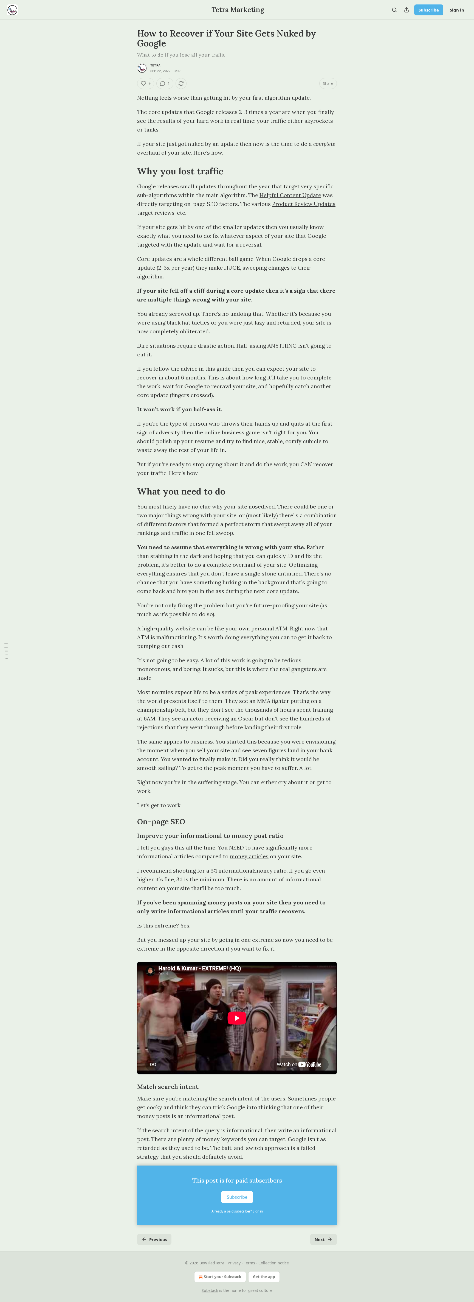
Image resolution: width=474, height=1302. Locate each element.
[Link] (129, 171)
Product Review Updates (303, 203)
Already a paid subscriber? (237, 1211)
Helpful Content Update (290, 195)
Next (320, 1239)
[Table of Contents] (6, 651)
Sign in (457, 10)
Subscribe (429, 10)
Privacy (234, 1262)
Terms (249, 1262)
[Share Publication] (406, 9)
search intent (236, 1098)
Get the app (264, 1276)
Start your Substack (222, 1276)
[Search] (394, 9)
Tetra (155, 65)
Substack (210, 1290)
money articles (249, 856)
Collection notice (273, 1262)
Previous (158, 1239)
